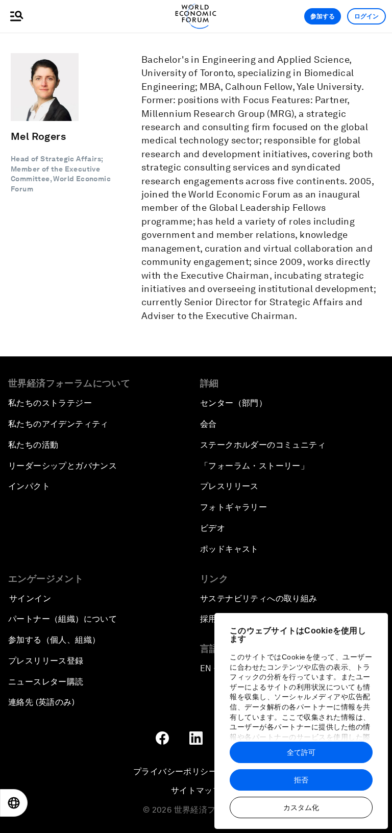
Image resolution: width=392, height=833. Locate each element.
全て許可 (301, 752)
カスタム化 (301, 807)
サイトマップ (196, 790)
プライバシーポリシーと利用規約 (196, 771)
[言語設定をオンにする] (14, 803)
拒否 (301, 780)
